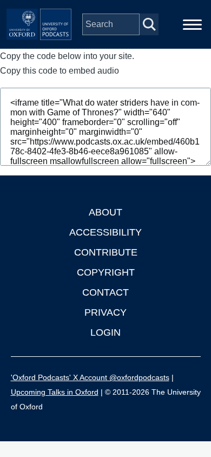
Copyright (106, 272)
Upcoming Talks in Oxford (54, 392)
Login (105, 332)
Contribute (105, 252)
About (105, 212)
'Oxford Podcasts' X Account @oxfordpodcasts (90, 377)
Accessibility (105, 232)
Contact (105, 292)
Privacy (105, 312)
